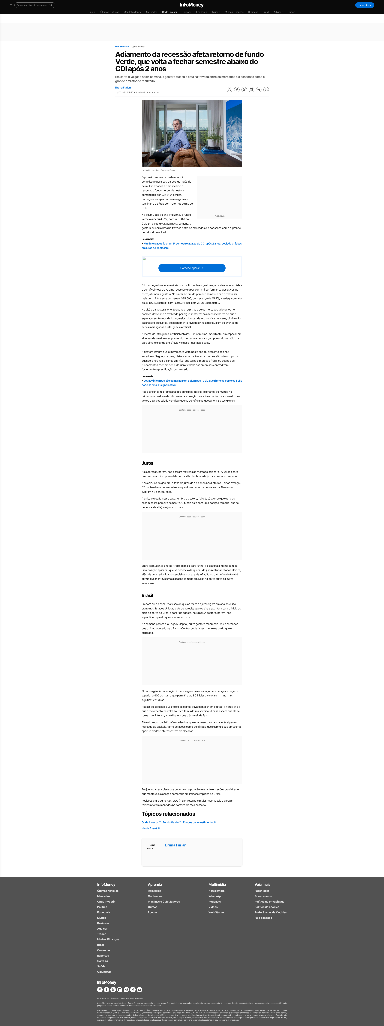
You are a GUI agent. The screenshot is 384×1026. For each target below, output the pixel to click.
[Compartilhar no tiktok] (133, 989)
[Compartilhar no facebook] (237, 89)
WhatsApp (215, 896)
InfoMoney (106, 884)
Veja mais (262, 884)
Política (102, 907)
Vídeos (213, 907)
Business (253, 12)
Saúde (101, 966)
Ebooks (153, 912)
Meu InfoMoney (132, 12)
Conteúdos (155, 896)
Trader (291, 12)
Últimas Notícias (109, 12)
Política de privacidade (269, 901)
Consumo (103, 950)
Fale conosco (263, 917)
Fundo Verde (170, 822)
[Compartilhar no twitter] (244, 89)
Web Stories (216, 912)
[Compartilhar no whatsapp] (229, 89)
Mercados (151, 12)
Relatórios (154, 890)
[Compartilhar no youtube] (139, 989)
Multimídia (217, 884)
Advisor (278, 12)
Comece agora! (190, 268)
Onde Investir (169, 12)
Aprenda (155, 884)
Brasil (266, 12)
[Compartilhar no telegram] (258, 89)
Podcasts (214, 901)
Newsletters (365, 5)
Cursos (152, 907)
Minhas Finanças (234, 12)
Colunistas (104, 971)
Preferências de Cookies (271, 912)
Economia (201, 12)
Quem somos (263, 896)
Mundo (216, 12)
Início (93, 12)
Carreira (102, 961)
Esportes (103, 955)
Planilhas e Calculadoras (164, 901)
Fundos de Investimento (198, 822)
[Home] (192, 5)
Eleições (186, 12)
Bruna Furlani (123, 87)
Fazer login (262, 890)
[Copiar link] (266, 89)
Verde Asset (149, 828)
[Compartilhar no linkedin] (251, 89)
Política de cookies (267, 907)
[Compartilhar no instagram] (100, 989)
